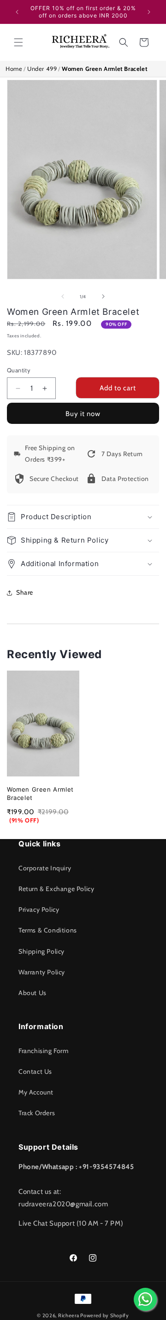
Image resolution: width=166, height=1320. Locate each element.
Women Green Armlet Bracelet (40, 793)
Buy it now (83, 414)
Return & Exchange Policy (56, 889)
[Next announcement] (149, 12)
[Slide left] (63, 296)
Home (14, 68)
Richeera (68, 1315)
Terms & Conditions (47, 930)
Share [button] (24, 592)
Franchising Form (43, 1051)
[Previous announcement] (17, 12)
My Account (35, 1092)
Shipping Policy (41, 951)
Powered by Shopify (104, 1315)
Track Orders (36, 1113)
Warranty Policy (41, 972)
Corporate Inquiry (44, 868)
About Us (32, 993)
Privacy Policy (38, 909)
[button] (18, 42)
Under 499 (42, 68)
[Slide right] (103, 296)
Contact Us (35, 1071)
